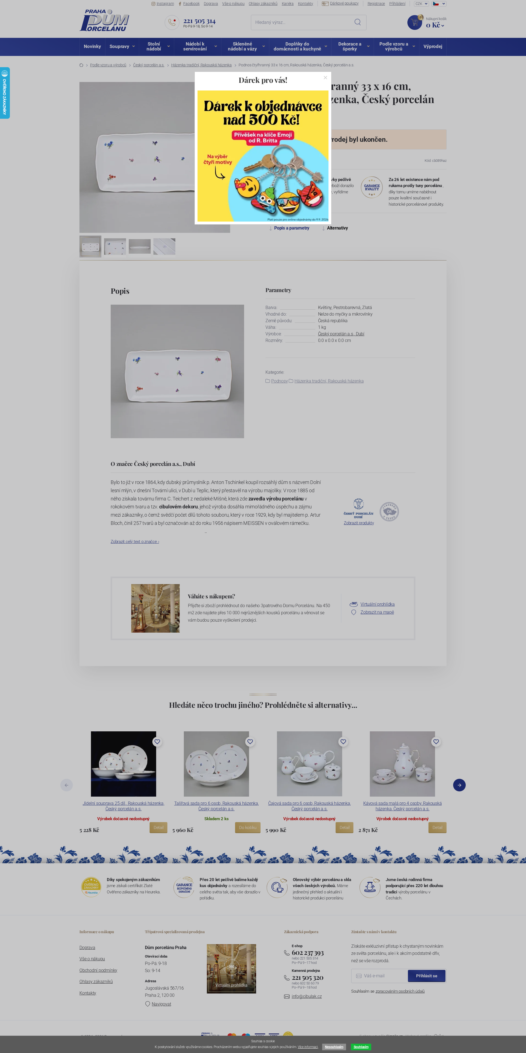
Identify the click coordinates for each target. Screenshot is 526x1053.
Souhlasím (361, 1047)
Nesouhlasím (334, 1047)
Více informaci (308, 1047)
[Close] (325, 78)
